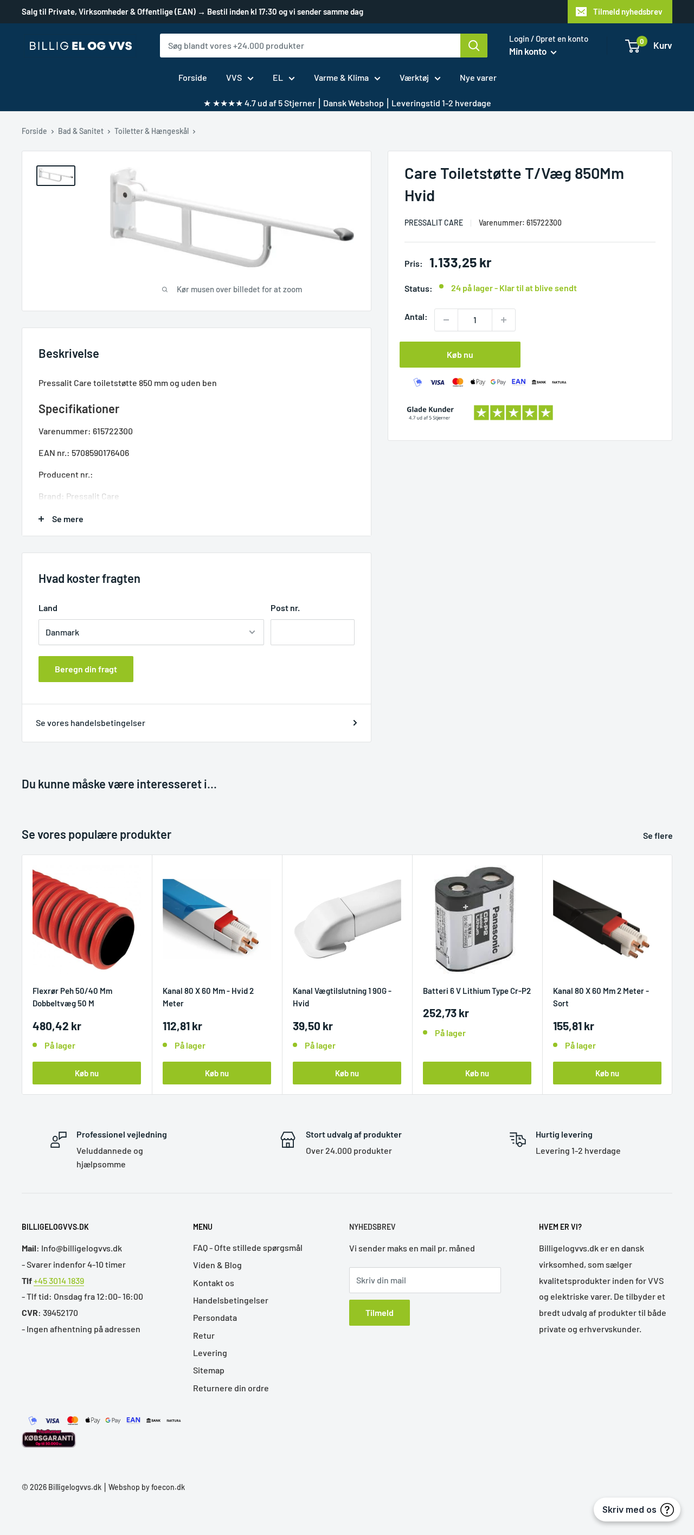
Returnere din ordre (231, 1388)
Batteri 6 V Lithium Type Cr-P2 (477, 990)
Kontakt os (213, 1282)
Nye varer (478, 77)
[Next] (672, 974)
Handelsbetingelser (230, 1300)
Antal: (416, 316)
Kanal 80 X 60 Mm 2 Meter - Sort (601, 997)
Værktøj (414, 77)
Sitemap (208, 1370)
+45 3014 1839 (59, 1280)
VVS (234, 77)
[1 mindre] (446, 320)
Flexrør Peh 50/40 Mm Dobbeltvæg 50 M (72, 997)
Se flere (658, 835)
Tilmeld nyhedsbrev (628, 11)
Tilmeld (379, 1312)
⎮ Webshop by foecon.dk (143, 1487)
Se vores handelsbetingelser (90, 722)
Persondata (215, 1317)
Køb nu (460, 354)
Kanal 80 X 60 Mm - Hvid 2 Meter (208, 997)
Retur (204, 1335)
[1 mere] (503, 320)
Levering (210, 1352)
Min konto (528, 51)
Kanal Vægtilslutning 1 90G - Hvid (342, 997)
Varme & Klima (341, 77)
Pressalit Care (433, 222)
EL (278, 77)
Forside (192, 77)
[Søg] (473, 45)
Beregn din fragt (86, 669)
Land (47, 607)
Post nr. (285, 607)
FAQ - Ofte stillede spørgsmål (248, 1247)
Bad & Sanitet (81, 131)
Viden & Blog (217, 1265)
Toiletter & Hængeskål (151, 131)
